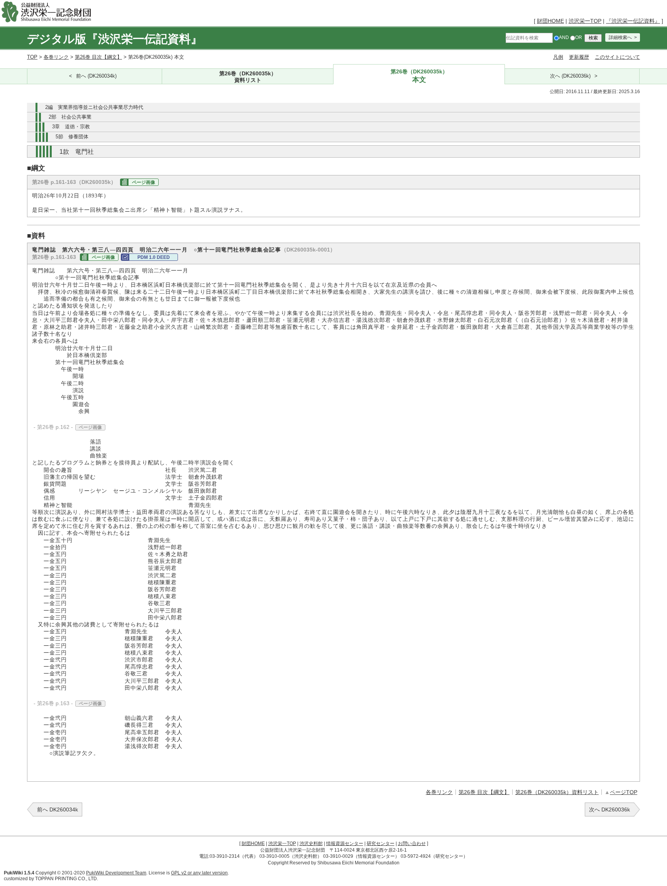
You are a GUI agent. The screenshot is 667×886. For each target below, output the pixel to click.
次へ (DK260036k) (570, 76)
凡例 (558, 57)
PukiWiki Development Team (116, 873)
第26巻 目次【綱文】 (98, 57)
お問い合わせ (412, 843)
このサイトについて (617, 57)
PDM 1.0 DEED (153, 257)
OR (578, 37)
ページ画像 (143, 182)
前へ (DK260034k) (96, 76)
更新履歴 (579, 57)
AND (564, 37)
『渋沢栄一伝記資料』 (633, 21)
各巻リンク (56, 57)
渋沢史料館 (311, 843)
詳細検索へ (620, 37)
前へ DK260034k (57, 809)
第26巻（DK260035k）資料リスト (557, 792)
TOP (32, 57)
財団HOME (550, 21)
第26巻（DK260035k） (247, 76)
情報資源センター (344, 843)
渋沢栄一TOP (585, 21)
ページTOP (623, 792)
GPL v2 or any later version (199, 873)
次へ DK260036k (609, 809)
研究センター (380, 843)
